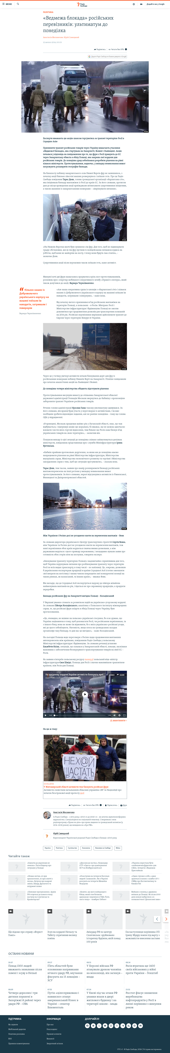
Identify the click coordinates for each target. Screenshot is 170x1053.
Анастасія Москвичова (53, 37)
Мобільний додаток (17, 1029)
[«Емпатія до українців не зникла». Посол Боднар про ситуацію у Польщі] (17, 866)
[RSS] (128, 1025)
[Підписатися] (140, 1025)
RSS (10, 1039)
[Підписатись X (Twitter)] (99, 1025)
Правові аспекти (54, 1034)
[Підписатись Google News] (93, 1025)
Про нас (50, 1025)
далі (82, 793)
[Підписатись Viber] (116, 1025)
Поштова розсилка (16, 1034)
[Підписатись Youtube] (105, 1025)
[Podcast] (134, 1025)
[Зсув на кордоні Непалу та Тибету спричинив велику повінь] (65, 919)
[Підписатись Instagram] (111, 1025)
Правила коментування (18, 1044)
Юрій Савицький (71, 37)
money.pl (89, 659)
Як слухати (13, 1025)
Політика (48, 12)
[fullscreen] (124, 715)
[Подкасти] (134, 4)
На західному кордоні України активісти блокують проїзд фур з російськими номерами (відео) (95, 674)
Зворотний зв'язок (55, 1044)
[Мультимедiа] (141, 4)
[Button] (100, 49)
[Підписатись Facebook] (87, 1025)
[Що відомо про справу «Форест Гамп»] (26, 919)
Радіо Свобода (57, 678)
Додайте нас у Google (156, 4)
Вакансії (50, 1039)
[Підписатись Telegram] (122, 1025)
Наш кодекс (52, 1029)
